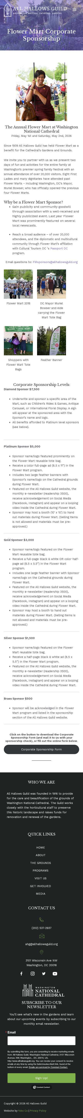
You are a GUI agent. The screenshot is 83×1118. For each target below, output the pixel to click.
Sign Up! (41, 1078)
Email (12, 1032)
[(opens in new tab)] (43, 990)
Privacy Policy (38, 1110)
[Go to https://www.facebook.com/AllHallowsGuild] (21, 974)
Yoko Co (23, 1110)
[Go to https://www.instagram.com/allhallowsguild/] (32, 974)
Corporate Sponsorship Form (41, 749)
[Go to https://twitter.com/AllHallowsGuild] (44, 974)
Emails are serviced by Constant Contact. (48, 1067)
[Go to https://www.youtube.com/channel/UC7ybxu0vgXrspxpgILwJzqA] (55, 974)
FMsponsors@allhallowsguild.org (55, 262)
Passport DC (59, 248)
